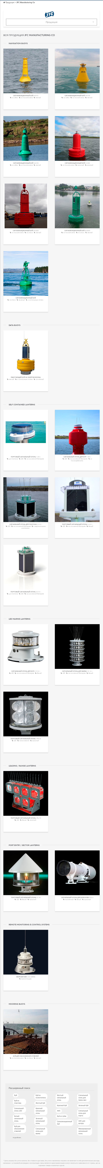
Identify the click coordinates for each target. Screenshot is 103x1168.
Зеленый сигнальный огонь (40, 1121)
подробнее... (17, 1137)
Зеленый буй (83, 1105)
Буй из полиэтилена (41, 1096)
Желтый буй (40, 1103)
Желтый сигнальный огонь (61, 1097)
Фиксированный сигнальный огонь (84, 1131)
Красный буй (62, 1105)
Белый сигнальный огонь (18, 1118)
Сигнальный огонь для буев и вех (83, 1097)
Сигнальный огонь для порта (83, 1113)
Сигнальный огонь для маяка (40, 1131)
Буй (15, 1095)
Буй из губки (61, 1116)
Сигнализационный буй (64, 1123)
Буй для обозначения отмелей (19, 1128)
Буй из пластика (17, 1102)
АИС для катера (81, 1122)
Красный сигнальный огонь (40, 1110)
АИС (58, 1111)
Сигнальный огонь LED (19, 1109)
